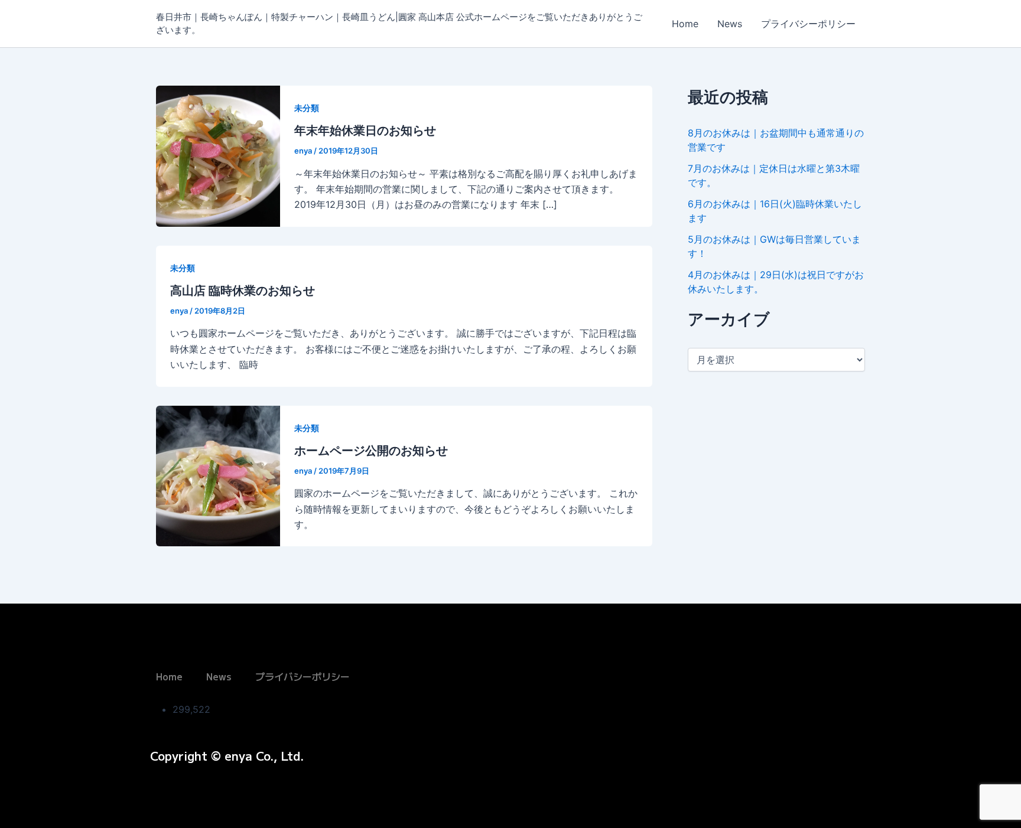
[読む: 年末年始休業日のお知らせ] (218, 155)
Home (685, 24)
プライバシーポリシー (808, 24)
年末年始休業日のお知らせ (365, 130)
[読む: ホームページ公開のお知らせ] (218, 475)
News (729, 24)
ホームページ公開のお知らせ (371, 451)
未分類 (306, 108)
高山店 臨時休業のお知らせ (242, 290)
